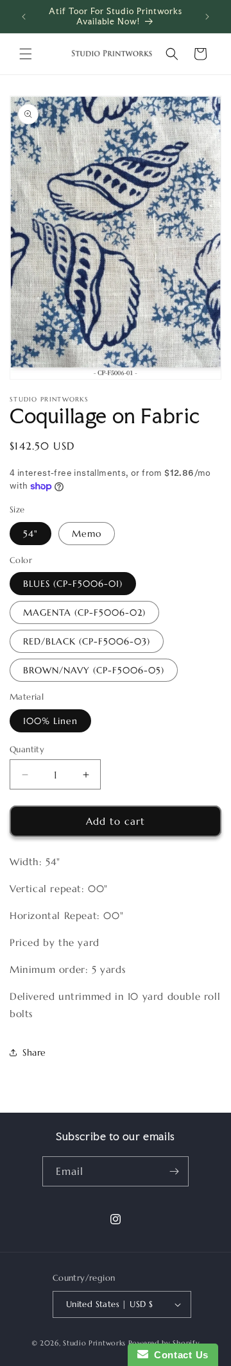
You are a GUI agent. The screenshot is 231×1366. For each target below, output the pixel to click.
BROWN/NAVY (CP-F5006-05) (93, 670)
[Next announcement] (207, 17)
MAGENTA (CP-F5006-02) (84, 612)
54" (30, 533)
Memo (86, 533)
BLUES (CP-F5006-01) (73, 583)
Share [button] (34, 1052)
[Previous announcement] (24, 17)
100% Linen (50, 721)
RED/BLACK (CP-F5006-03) (86, 641)
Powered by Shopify (164, 1342)
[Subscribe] (174, 1171)
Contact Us (178, 1354)
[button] (26, 54)
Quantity (27, 749)
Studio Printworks (94, 1342)
